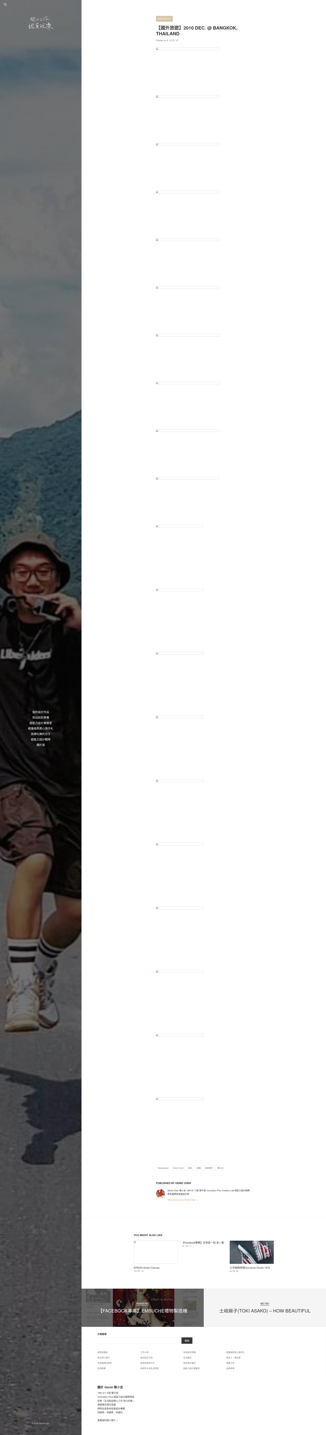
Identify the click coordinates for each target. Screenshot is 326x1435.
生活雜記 (187, 1357)
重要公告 (230, 1362)
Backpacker (163, 1167)
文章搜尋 (102, 1334)
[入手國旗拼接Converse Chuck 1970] (252, 1252)
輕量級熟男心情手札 (40, 728)
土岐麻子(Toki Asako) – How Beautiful (264, 1310)
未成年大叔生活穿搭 (149, 1368)
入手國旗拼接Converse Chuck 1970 (250, 1267)
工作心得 (144, 1352)
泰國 (199, 1167)
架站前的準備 (40, 717)
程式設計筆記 (189, 1362)
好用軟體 (101, 1368)
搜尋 (187, 1340)
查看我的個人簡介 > (107, 1420)
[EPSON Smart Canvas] (156, 1252)
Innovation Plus (105, 1396)
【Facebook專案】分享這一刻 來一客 (203, 1242)
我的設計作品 (40, 712)
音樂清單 (230, 1368)
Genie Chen (178, 1167)
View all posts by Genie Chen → (182, 1199)
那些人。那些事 (233, 1357)
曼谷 (190, 1167)
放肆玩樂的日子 (41, 734)
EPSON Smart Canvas (147, 1267)
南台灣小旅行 (103, 1357)
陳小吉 (221, 1167)
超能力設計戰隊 (41, 739)
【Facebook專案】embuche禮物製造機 (142, 1310)
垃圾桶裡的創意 (104, 1362)
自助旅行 (209, 1167)
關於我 (41, 745)
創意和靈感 (102, 1352)
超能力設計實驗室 (41, 723)
